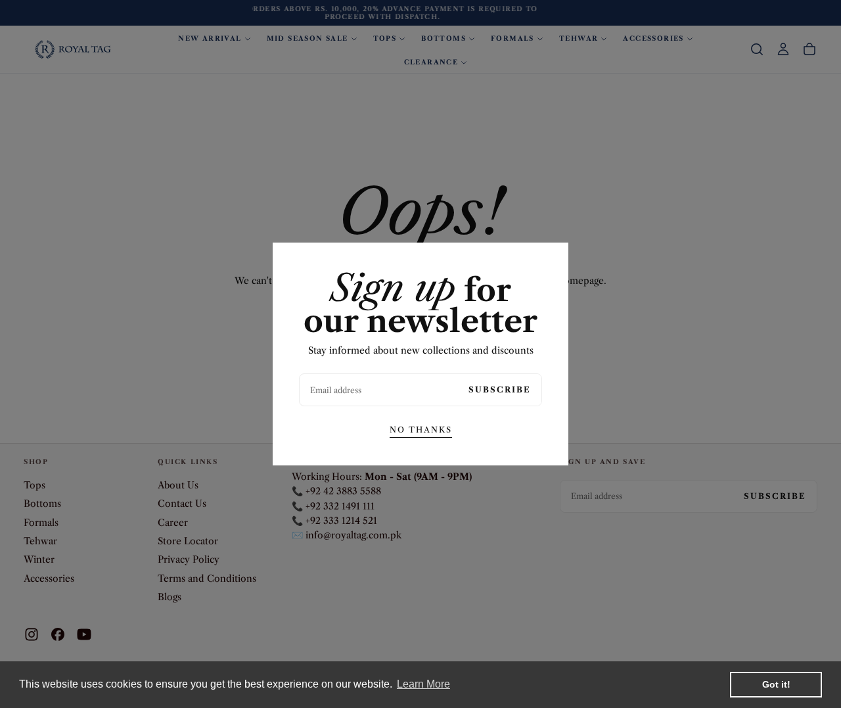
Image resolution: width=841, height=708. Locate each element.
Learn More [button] (423, 684)
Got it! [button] (776, 684)
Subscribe (499, 389)
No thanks (421, 430)
